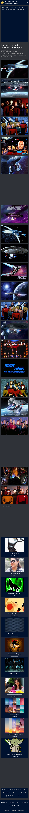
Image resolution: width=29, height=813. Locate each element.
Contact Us (25, 802)
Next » (9, 506)
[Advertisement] (14, 25)
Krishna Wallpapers (14, 805)
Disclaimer (4, 802)
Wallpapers (3, 50)
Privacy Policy (14, 802)
